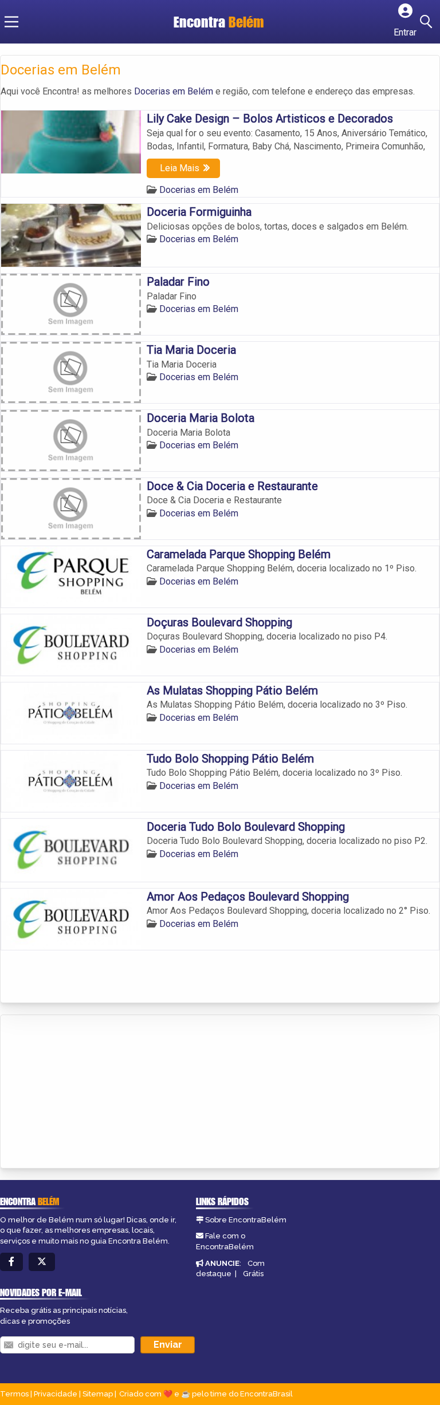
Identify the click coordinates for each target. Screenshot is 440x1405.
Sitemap (97, 1394)
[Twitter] (42, 1262)
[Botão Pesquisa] (428, 21)
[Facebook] (11, 1262)
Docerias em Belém (173, 91)
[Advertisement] (86, 1092)
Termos (14, 1394)
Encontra (219, 21)
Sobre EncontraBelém (245, 1219)
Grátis (253, 1273)
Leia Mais (179, 168)
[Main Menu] (11, 21)
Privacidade (55, 1394)
